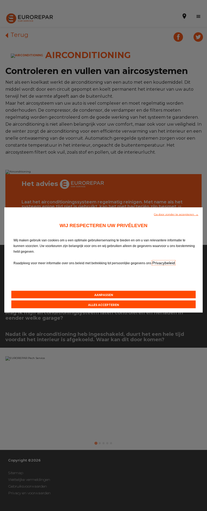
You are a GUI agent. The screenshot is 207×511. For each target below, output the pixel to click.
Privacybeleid (163, 262)
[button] (176, 214)
